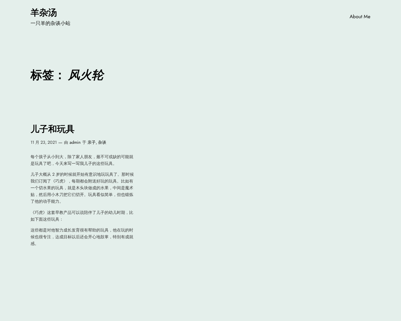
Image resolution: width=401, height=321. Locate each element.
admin (75, 142)
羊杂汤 (44, 12)
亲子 (91, 142)
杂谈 (102, 142)
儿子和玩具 (53, 129)
